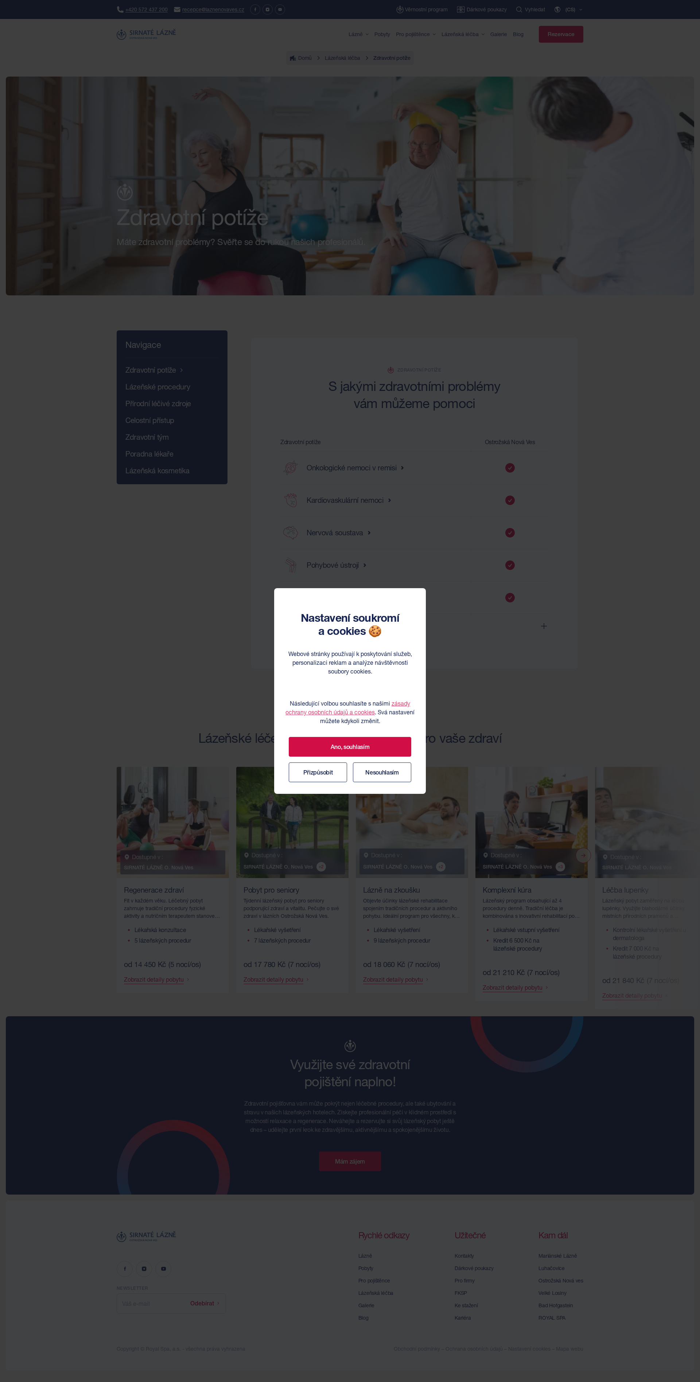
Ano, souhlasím (350, 746)
